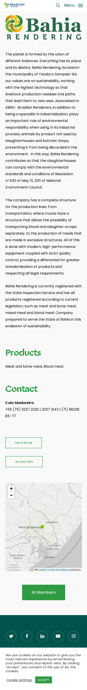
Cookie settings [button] (19, 680)
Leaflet (41, 569)
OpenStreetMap (58, 569)
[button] (73, 5)
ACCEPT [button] (43, 680)
